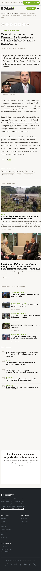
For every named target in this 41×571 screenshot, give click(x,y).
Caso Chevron (5, 2)
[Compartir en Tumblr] (24, 24)
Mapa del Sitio (5, 552)
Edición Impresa (6, 549)
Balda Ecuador (19, 171)
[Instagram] (15, 564)
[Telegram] (29, 564)
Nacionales (4, 532)
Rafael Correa (30, 171)
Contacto (4, 546)
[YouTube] (25, 564)
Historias (20, 2)
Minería (3, 521)
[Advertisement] (20, 419)
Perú (2, 534)
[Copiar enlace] (28, 24)
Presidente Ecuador (8, 175)
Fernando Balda (6, 171)
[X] (11, 564)
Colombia (4, 537)
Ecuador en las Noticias (11, 13)
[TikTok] (34, 564)
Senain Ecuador (28, 175)
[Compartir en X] (11, 24)
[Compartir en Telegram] (15, 24)
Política (3, 526)
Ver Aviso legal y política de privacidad (12, 509)
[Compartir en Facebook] (7, 24)
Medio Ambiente (6, 529)
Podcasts (14, 2)
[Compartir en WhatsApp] (3, 24)
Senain (19, 175)
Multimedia (24, 521)
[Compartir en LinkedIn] (19, 24)
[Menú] (38, 8)
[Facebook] (6, 564)
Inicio (2, 13)
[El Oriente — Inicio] (8, 8)
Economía (4, 524)
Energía (3, 518)
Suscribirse (31, 8)
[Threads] (20, 564)
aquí (9, 159)
